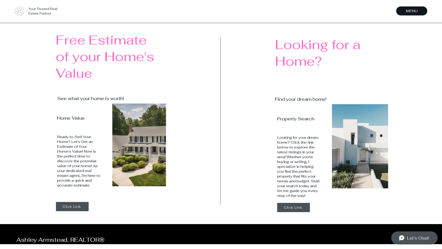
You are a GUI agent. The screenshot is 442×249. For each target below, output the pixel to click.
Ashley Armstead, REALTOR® (60, 240)
